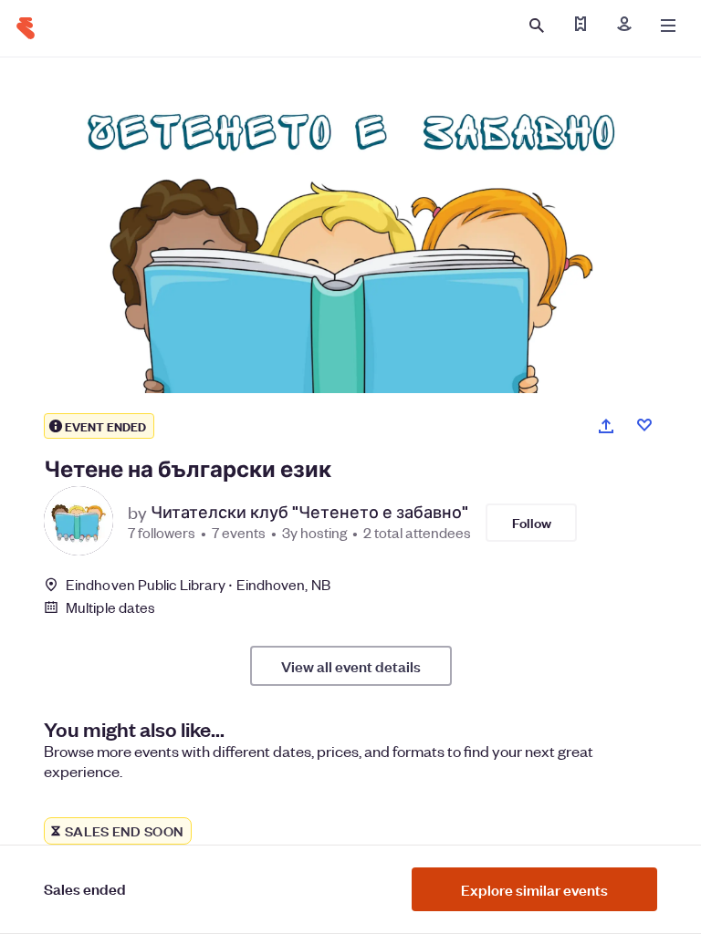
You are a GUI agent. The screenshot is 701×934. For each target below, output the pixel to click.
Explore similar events (534, 889)
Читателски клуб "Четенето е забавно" (309, 511)
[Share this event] (606, 426)
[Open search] (536, 25)
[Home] (26, 28)
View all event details (351, 666)
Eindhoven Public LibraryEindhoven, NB (198, 584)
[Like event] (644, 425)
